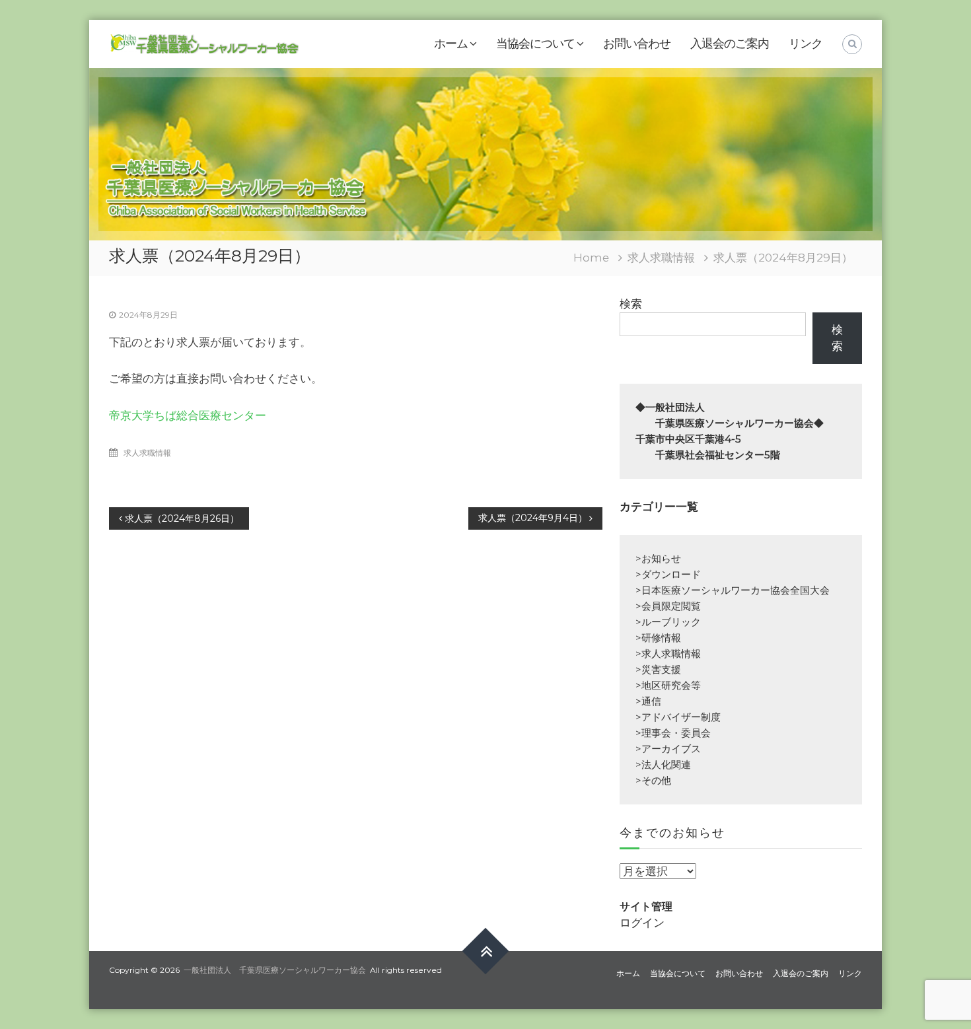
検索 (631, 303)
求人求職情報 (661, 257)
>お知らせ (658, 558)
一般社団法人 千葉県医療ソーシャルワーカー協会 (275, 970)
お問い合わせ (636, 43)
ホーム (451, 43)
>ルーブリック (668, 622)
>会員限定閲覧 (668, 606)
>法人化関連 (663, 764)
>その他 (653, 780)
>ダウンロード (668, 574)
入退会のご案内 (729, 43)
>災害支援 (658, 669)
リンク (805, 43)
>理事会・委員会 (673, 733)
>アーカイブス (668, 748)
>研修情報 (658, 637)
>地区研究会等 (668, 685)
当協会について (535, 43)
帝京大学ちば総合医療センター (187, 415)
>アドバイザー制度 (678, 717)
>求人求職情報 (668, 653)
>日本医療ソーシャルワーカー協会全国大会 (732, 590)
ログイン (642, 922)
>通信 (648, 701)
